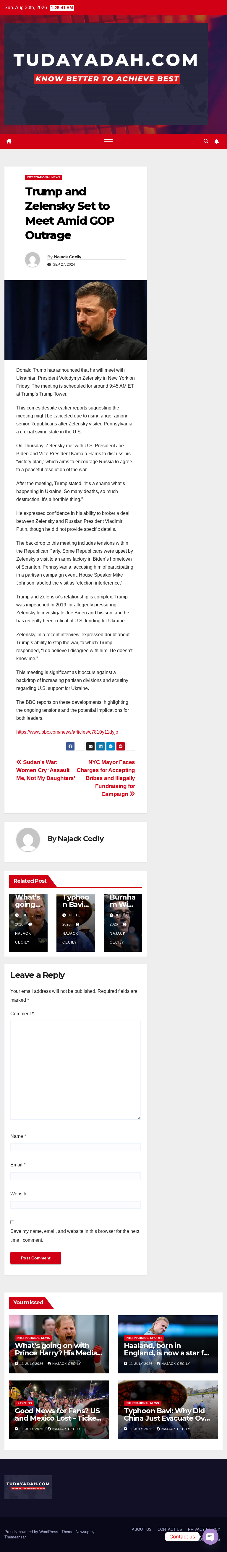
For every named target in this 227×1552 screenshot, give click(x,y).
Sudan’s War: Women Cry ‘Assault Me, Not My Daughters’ (45, 770)
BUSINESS (24, 1403)
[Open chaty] (210, 1537)
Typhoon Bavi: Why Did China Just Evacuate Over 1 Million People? (168, 1418)
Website (18, 1193)
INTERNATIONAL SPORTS (144, 1337)
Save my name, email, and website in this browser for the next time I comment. (74, 1236)
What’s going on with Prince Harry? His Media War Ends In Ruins (56, 1353)
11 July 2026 (32, 1363)
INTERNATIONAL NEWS (43, 177)
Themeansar (14, 1537)
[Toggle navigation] (108, 141)
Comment (22, 1013)
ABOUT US (142, 1529)
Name (18, 1136)
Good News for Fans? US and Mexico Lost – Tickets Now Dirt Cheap (59, 1418)
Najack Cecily (67, 257)
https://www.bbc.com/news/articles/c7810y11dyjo (67, 732)
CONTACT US (170, 1529)
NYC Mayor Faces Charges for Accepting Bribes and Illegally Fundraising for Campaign (106, 778)
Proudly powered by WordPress (31, 1532)
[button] (206, 141)
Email (17, 1164)
